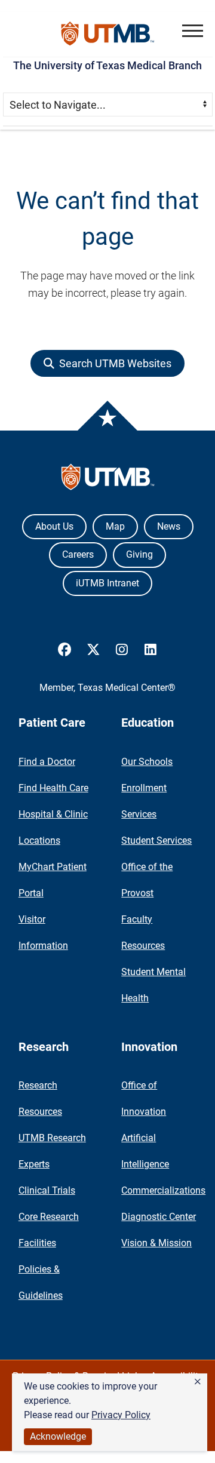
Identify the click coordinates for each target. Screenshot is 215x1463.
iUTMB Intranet (107, 583)
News (168, 526)
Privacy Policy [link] (120, 1415)
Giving (139, 554)
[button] (192, 31)
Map (115, 526)
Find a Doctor (47, 761)
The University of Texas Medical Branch (107, 65)
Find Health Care (53, 788)
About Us (54, 526)
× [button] (198, 1382)
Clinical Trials (47, 1190)
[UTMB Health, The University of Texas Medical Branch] (108, 479)
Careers (78, 554)
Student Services (156, 840)
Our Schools (147, 761)
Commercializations (163, 1190)
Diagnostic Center (158, 1216)
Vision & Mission (156, 1243)
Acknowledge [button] (58, 1436)
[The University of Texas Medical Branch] (108, 34)
